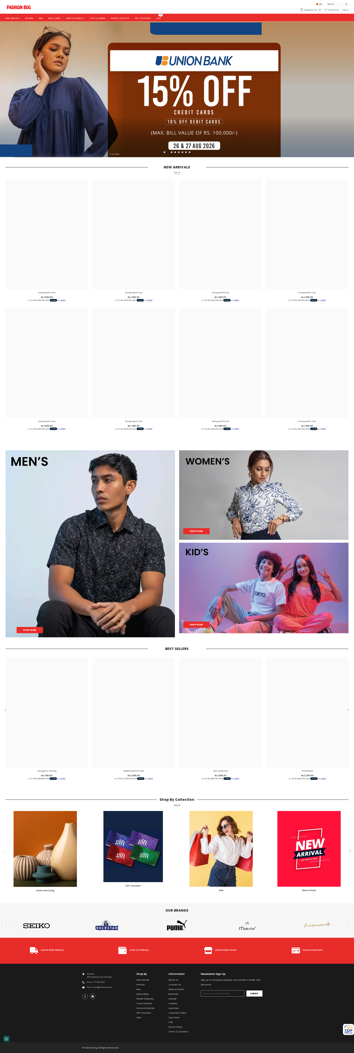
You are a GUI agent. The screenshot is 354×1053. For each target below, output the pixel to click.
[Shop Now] (90, 543)
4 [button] (175, 152)
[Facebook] (85, 996)
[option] (177, 89)
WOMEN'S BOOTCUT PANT (133, 771)
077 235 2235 (99, 982)
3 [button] (171, 152)
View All (177, 172)
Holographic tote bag (47, 771)
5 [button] (179, 152)
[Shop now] (263, 495)
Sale (221, 890)
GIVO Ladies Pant (220, 771)
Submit (254, 993)
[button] (37, 89)
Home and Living (45, 890)
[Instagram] (92, 996)
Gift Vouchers (133, 885)
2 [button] (168, 152)
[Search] (337, 4)
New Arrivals (309, 890)
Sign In (345, 10)
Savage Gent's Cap (46, 292)
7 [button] (186, 152)
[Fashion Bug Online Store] (45, 849)
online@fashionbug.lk (102, 987)
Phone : (90, 982)
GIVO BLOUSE (307, 771)
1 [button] (164, 152)
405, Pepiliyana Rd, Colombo (99, 977)
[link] (47, 951)
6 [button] (182, 152)
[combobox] (335, 4)
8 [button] (189, 152)
